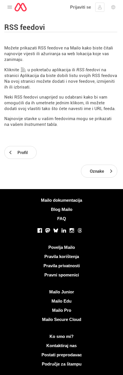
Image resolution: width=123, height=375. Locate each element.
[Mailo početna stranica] (20, 7)
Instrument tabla (40, 124)
